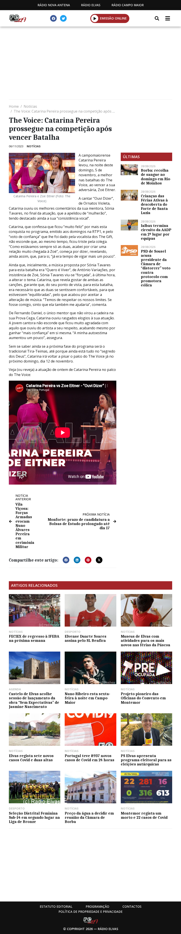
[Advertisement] (90, 64)
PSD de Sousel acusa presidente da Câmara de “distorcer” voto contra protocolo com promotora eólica (155, 268)
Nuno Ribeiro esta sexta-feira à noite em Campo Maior (87, 698)
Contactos (132, 906)
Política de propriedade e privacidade (90, 911)
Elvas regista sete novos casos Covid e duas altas (31, 758)
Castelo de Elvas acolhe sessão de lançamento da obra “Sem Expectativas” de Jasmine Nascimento (34, 700)
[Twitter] (63, 18)
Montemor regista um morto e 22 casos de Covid (144, 815)
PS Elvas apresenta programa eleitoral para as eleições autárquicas (146, 760)
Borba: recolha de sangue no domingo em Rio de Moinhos (155, 176)
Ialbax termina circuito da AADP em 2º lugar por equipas (156, 232)
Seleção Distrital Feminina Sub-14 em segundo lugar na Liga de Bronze (34, 817)
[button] (94, 18)
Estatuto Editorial (56, 906)
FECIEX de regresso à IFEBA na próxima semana (34, 638)
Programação (97, 906)
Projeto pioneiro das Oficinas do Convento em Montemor (143, 698)
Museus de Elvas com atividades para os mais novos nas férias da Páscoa (145, 640)
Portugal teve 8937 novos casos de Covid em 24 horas (89, 758)
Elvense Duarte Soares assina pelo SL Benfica (85, 638)
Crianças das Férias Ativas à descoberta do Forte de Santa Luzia (154, 204)
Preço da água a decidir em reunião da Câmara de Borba (89, 817)
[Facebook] (53, 18)
